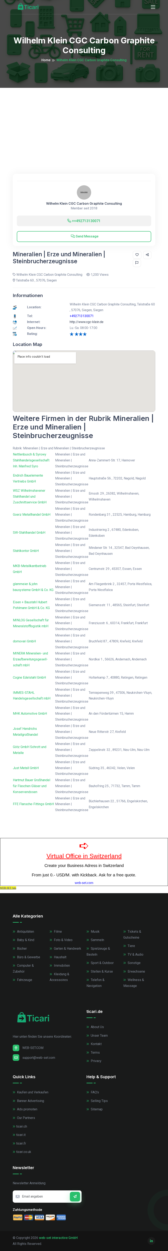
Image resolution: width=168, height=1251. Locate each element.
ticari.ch (21, 1126)
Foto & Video (63, 940)
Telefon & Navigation (95, 983)
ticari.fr (21, 1143)
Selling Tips (99, 1101)
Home (45, 60)
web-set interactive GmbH (58, 1238)
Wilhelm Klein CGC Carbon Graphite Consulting (84, 204)
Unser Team (99, 1035)
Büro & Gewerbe (28, 957)
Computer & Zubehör (23, 968)
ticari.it (21, 1135)
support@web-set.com (38, 1058)
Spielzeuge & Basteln (98, 951)
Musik (95, 931)
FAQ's (94, 1092)
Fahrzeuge (24, 980)
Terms (95, 1052)
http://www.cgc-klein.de (86, 322)
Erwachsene (136, 971)
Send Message (86, 236)
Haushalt (59, 957)
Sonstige (134, 963)
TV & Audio (135, 954)
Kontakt (96, 1044)
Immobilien (61, 965)
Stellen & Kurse (101, 971)
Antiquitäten (25, 931)
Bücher (21, 948)
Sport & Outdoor (102, 963)
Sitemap (96, 1109)
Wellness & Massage (133, 983)
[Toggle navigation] (153, 7)
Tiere (131, 946)
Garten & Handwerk (67, 948)
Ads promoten (26, 1109)
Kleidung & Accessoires (59, 977)
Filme (57, 931)
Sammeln (97, 940)
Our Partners (25, 1118)
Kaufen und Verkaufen (32, 1092)
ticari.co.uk (23, 1152)
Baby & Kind (25, 940)
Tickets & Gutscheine (132, 934)
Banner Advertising (30, 1101)
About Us (97, 1027)
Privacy (95, 1061)
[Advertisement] (84, 118)
